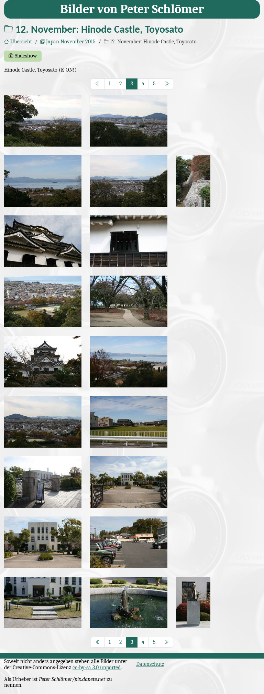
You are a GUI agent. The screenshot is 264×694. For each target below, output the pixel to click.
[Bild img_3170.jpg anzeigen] (128, 181)
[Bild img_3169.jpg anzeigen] (42, 181)
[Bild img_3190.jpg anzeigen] (42, 482)
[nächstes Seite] (167, 83)
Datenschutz (150, 664)
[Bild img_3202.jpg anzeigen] (193, 602)
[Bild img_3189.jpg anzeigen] (128, 422)
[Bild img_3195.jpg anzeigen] (42, 542)
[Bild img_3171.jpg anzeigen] (193, 181)
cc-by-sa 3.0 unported (97, 667)
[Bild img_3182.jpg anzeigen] (128, 361)
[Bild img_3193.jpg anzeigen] (128, 482)
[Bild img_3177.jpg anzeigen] (42, 301)
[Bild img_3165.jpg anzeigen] (128, 121)
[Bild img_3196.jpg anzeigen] (128, 542)
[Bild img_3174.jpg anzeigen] (42, 241)
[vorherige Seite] (97, 83)
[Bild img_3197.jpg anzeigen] (42, 602)
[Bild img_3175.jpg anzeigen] (128, 241)
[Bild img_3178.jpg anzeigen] (128, 301)
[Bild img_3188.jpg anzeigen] (42, 422)
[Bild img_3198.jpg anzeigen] (128, 602)
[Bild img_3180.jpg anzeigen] (42, 361)
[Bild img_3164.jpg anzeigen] (42, 121)
